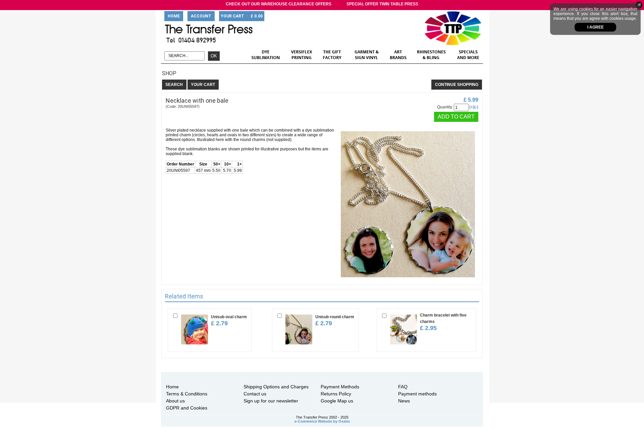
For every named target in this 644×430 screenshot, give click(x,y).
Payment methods (417, 393)
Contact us (255, 393)
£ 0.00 (257, 16)
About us (175, 400)
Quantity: (445, 107)
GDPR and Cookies (186, 408)
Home (172, 386)
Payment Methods (340, 386)
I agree (595, 27)
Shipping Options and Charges (276, 386)
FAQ (403, 386)
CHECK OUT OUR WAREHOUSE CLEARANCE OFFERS (278, 4)
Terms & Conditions (186, 393)
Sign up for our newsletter (271, 400)
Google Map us (337, 400)
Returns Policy (336, 393)
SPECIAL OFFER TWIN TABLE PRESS (382, 4)
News (404, 400)
